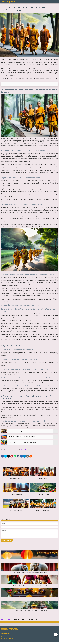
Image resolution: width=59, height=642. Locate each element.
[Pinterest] (11, 456)
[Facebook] (2, 456)
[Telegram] (24, 456)
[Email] (27, 456)
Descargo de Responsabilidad (7, 638)
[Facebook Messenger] (5, 456)
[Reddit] (30, 456)
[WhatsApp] (15, 456)
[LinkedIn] (21, 456)
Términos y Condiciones (6, 635)
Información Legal (5, 633)
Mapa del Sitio (4, 639)
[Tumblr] (18, 456)
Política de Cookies (5, 636)
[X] (8, 456)
